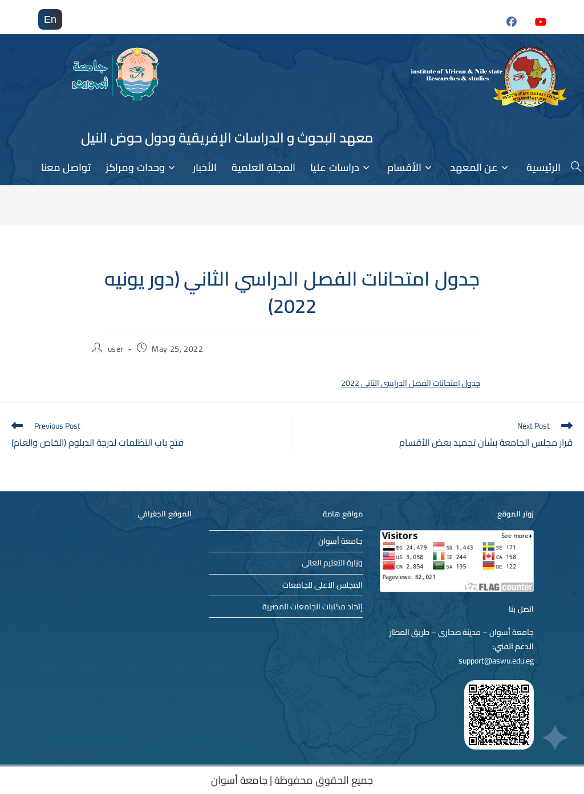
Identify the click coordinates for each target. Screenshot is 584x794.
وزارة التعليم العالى (332, 562)
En (50, 19)
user (116, 348)
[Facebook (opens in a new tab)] (505, 28)
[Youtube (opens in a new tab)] (533, 28)
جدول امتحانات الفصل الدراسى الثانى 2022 (410, 383)
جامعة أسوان (340, 541)
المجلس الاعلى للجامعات (322, 584)
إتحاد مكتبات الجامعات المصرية (312, 606)
